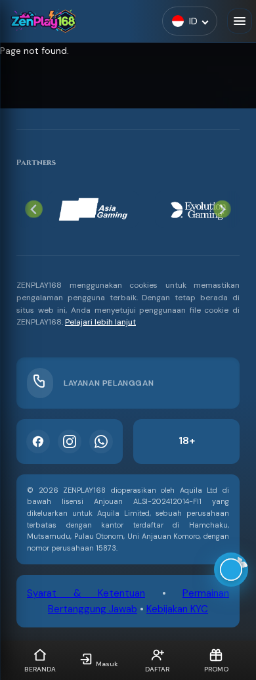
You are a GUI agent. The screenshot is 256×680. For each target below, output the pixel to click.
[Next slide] (222, 209)
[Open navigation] (239, 21)
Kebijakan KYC (177, 609)
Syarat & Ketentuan (86, 593)
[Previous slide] (34, 209)
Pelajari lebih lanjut (100, 322)
